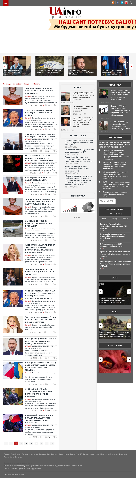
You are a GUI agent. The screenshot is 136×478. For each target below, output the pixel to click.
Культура (54, 454)
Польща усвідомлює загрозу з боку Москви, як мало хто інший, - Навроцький (40, 341)
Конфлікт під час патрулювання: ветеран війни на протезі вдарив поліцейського (112, 236)
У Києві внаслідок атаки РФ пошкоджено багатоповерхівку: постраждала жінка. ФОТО (112, 300)
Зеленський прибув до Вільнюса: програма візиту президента (38, 223)
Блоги (77, 87)
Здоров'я (86, 454)
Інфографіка (78, 195)
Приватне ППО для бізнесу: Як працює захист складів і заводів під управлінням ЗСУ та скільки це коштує (120, 110)
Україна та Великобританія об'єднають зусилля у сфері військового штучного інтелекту (115, 254)
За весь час (125, 219)
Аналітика (115, 85)
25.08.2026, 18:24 (71, 147)
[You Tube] (126, 2)
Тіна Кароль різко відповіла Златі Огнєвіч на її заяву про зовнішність (39, 90)
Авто (77, 454)
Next (132, 66)
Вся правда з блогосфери (12, 84)
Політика (25, 454)
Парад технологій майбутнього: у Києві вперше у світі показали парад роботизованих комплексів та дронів (115, 334)
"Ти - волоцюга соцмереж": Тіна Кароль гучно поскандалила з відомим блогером (40, 319)
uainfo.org (29, 466)
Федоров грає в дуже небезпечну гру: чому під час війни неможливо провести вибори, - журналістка (120, 94)
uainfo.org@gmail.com (34, 468)
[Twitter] (121, 2)
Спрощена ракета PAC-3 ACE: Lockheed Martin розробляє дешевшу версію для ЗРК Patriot (115, 264)
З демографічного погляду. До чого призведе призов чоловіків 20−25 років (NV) (79, 142)
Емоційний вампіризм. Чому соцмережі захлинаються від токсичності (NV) (77, 168)
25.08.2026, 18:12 (71, 154)
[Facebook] (117, 2)
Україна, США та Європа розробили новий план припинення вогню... (112, 72)
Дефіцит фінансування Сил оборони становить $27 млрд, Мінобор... (81, 72)
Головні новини (16, 454)
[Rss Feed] (112, 2)
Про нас (6, 468)
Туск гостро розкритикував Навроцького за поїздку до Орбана (38, 112)
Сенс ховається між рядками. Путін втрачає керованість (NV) (79, 151)
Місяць (115, 219)
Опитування (115, 137)
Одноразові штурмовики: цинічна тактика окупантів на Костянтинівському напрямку (83, 96)
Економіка (42, 454)
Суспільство (33, 454)
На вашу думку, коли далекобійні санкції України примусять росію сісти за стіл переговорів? (115, 144)
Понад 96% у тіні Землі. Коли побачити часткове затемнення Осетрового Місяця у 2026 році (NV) (79, 159)
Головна (6, 454)
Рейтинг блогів (9, 457)
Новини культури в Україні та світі (43, 96)
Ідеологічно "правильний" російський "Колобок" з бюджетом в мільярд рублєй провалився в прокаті (83, 122)
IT (81, 454)
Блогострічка (78, 135)
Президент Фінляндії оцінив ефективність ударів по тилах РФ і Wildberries (113, 226)
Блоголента (123, 454)
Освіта (72, 454)
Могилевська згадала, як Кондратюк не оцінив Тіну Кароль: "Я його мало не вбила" (40, 158)
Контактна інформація (18, 468)
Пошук (26, 84)
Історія (66, 454)
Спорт (92, 454)
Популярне (115, 213)
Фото (115, 277)
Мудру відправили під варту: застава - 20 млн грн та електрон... (15, 72)
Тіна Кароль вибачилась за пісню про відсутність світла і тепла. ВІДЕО (40, 271)
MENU (5, 3)
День (104, 219)
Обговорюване (114, 209)
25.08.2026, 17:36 (71, 187)
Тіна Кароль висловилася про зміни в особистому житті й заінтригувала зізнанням (40, 201)
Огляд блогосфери (111, 454)
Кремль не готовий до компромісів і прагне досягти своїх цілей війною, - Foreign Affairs (120, 125)
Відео (115, 311)
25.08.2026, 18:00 (71, 164)
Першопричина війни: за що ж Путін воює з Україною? (83, 108)
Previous (4, 66)
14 (52, 443)
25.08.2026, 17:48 (71, 173)
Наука (61, 454)
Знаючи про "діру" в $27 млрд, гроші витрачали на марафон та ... (49, 72)
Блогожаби (115, 345)
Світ (48, 454)
